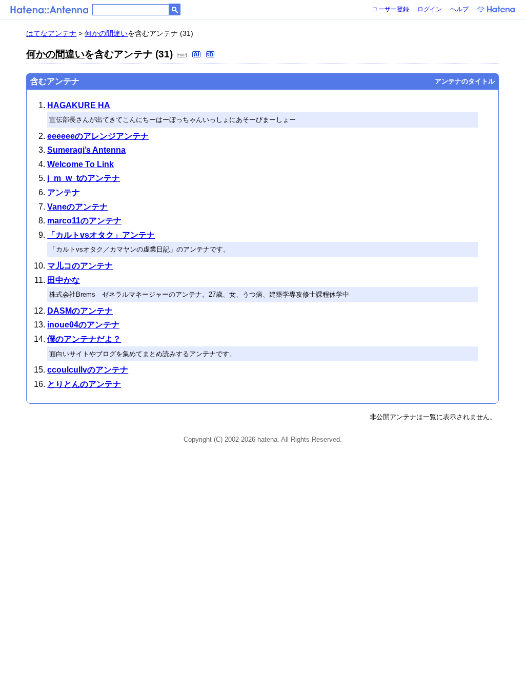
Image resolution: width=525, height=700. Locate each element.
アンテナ (63, 192)
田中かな (63, 280)
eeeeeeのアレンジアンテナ (98, 136)
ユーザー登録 (390, 9)
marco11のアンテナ (84, 220)
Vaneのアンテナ (77, 206)
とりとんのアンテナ (84, 384)
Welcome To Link (80, 164)
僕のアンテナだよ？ (84, 339)
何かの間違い (106, 33)
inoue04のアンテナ (83, 324)
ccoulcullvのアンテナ (87, 369)
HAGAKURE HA (78, 105)
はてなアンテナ (51, 33)
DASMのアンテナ (80, 310)
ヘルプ (459, 9)
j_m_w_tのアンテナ (83, 178)
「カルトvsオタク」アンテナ (101, 235)
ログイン (429, 9)
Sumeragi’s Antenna (86, 150)
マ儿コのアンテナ (80, 265)
